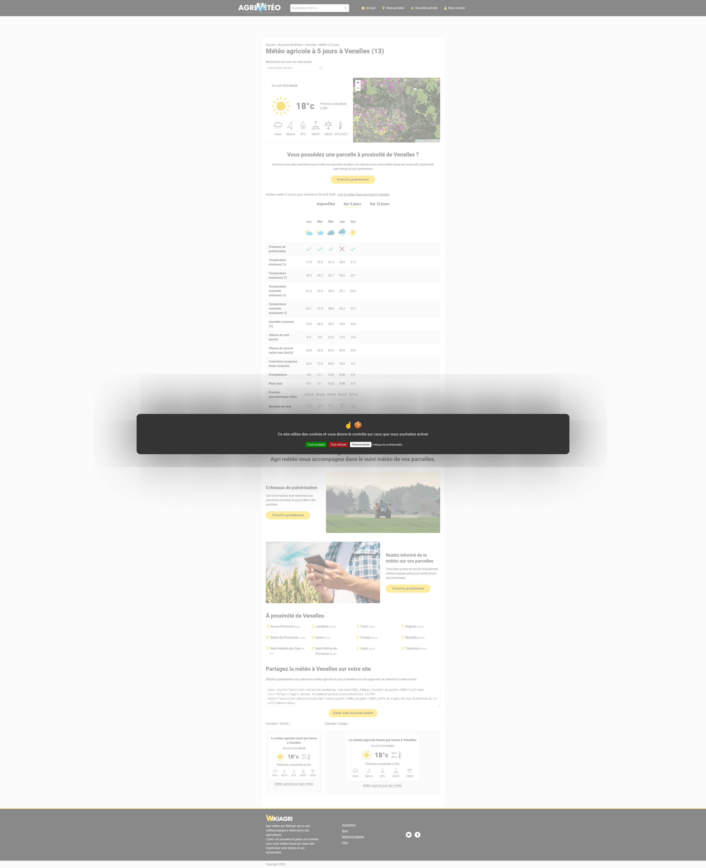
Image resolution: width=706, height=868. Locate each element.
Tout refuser (338, 444)
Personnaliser (361, 444)
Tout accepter (316, 444)
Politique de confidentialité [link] (387, 444)
